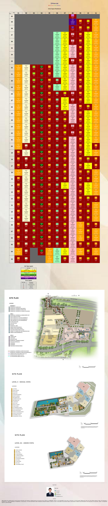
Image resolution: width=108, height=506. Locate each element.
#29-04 (42, 85)
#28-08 (73, 92)
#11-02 (26, 203)
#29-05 (49, 85)
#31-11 (96, 71)
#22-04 (42, 131)
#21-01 (18, 137)
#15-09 (80, 177)
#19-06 (57, 151)
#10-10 (88, 210)
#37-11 (96, 32)
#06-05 (49, 236)
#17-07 (65, 164)
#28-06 (57, 92)
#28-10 (88, 91)
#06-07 (65, 236)
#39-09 (80, 20)
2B (80, 21)
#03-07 (65, 257)
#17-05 (49, 164)
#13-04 (42, 190)
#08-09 (80, 222)
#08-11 (96, 223)
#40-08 (73, 14)
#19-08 (73, 150)
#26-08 (73, 104)
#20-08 (73, 143)
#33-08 (73, 59)
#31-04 (42, 72)
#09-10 (88, 216)
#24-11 (96, 117)
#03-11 (96, 257)
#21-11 (96, 137)
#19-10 (88, 150)
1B (26, 66)
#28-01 (18, 91)
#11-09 (80, 203)
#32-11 (96, 65)
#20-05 (49, 144)
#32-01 (18, 65)
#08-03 (34, 223)
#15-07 (65, 177)
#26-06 (57, 105)
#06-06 (57, 236)
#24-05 (49, 118)
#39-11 (96, 19)
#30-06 (57, 79)
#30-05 (49, 79)
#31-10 (88, 71)
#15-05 (49, 177)
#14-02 (26, 183)
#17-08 (73, 163)
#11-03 (34, 203)
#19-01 (18, 151)
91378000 (57, 492)
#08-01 (18, 223)
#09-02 (26, 216)
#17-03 (34, 164)
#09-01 (18, 216)
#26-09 (80, 105)
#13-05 (49, 190)
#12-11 (96, 197)
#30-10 (88, 78)
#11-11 (96, 202)
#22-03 (34, 131)
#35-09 (80, 46)
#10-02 (26, 209)
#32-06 (57, 65)
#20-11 (96, 144)
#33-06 (57, 58)
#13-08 (73, 189)
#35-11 (96, 45)
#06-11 (96, 235)
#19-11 (96, 150)
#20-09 (80, 144)
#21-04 (42, 138)
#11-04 (42, 203)
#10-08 (73, 209)
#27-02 (26, 98)
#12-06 (57, 197)
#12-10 (88, 197)
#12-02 (26, 196)
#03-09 (80, 257)
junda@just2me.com (59, 496)
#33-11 (96, 58)
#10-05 (49, 210)
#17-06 (57, 164)
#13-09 (80, 190)
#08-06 (57, 223)
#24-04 (42, 118)
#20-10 (88, 143)
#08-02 (26, 223)
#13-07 (65, 190)
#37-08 (73, 33)
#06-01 (18, 236)
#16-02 (26, 170)
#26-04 (42, 105)
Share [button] (55, 5)
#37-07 (65, 32)
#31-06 (57, 71)
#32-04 (42, 66)
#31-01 (18, 72)
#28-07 (65, 92)
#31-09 (80, 72)
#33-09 (80, 59)
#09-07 (65, 216)
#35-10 (88, 45)
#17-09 (80, 164)
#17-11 (96, 164)
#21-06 (57, 138)
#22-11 (96, 130)
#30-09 (80, 79)
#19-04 (42, 151)
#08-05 (49, 223)
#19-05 (49, 151)
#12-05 (49, 197)
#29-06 (57, 84)
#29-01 (18, 85)
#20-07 (65, 144)
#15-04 (42, 177)
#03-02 (26, 257)
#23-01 (18, 124)
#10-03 (34, 210)
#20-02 (26, 144)
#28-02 (26, 91)
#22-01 (18, 131)
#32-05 (49, 66)
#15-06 (57, 177)
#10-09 (80, 210)
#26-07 (65, 104)
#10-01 (18, 210)
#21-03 (34, 138)
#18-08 (73, 156)
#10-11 (96, 209)
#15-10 (88, 177)
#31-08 (73, 71)
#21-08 (73, 137)
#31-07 (65, 71)
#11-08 (73, 202)
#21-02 (26, 137)
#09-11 (96, 215)
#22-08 (73, 131)
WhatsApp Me (58, 494)
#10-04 (42, 210)
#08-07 (65, 223)
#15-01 (18, 177)
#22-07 (65, 131)
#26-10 (88, 105)
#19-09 (80, 151)
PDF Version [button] (51, 5)
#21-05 (49, 138)
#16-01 (18, 170)
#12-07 (65, 197)
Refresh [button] (59, 5)
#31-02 (26, 72)
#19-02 (26, 150)
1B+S (88, 21)
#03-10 (88, 257)
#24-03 (34, 118)
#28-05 (49, 92)
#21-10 (88, 137)
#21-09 (80, 138)
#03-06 (57, 256)
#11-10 (88, 203)
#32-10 (88, 65)
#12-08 (73, 196)
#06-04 (42, 236)
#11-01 (18, 203)
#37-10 (88, 32)
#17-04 (42, 164)
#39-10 (88, 20)
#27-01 (18, 98)
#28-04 (42, 92)
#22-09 (80, 131)
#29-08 (73, 84)
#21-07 (65, 138)
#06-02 (26, 236)
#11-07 (65, 203)
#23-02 (26, 124)
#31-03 (34, 72)
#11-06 (57, 203)
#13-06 (57, 190)
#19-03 (34, 151)
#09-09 (80, 216)
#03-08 (73, 256)
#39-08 (73, 19)
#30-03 (34, 79)
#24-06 (57, 118)
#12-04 (42, 197)
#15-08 (73, 176)
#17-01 (18, 164)
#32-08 (73, 65)
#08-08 (73, 222)
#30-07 (65, 78)
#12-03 (34, 197)
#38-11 (96, 25)
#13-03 (34, 190)
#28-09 (80, 92)
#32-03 (34, 66)
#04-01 (18, 249)
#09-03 (34, 216)
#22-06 (57, 131)
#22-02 (26, 131)
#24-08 (73, 117)
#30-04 (42, 79)
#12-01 (18, 197)
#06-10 (88, 236)
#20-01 (18, 144)
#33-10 (88, 58)
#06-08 (73, 235)
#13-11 (96, 189)
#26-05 (49, 105)
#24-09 (80, 118)
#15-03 (34, 177)
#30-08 (73, 78)
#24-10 (88, 117)
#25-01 (18, 111)
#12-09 (80, 197)
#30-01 (18, 78)
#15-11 (96, 176)
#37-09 (80, 33)
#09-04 (42, 216)
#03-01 (18, 257)
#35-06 (57, 45)
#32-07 (65, 65)
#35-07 (65, 45)
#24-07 (65, 118)
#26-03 (34, 105)
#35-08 (73, 45)
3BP (41, 67)
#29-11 (96, 84)
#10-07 (65, 210)
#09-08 (73, 215)
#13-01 (18, 190)
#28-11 (96, 91)
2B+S (57, 33)
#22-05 (49, 131)
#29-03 (34, 85)
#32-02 (26, 65)
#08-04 (42, 223)
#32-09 (80, 66)
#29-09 (80, 85)
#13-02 (26, 190)
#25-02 (26, 111)
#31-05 (49, 72)
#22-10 (88, 130)
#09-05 (49, 216)
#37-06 (57, 32)
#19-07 (65, 151)
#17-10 (88, 163)
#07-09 (80, 229)
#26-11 (96, 104)
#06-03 (34, 236)
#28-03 (34, 92)
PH (72, 15)
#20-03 (34, 144)
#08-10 (88, 223)
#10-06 (57, 210)
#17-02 (26, 164)
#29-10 (88, 84)
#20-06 (57, 144)
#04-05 (49, 248)
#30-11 (96, 78)
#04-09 (80, 249)
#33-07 (65, 58)
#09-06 (57, 216)
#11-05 (49, 203)
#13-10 (88, 189)
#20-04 (42, 144)
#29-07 (65, 84)
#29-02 (26, 85)
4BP (72, 34)
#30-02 (26, 78)
